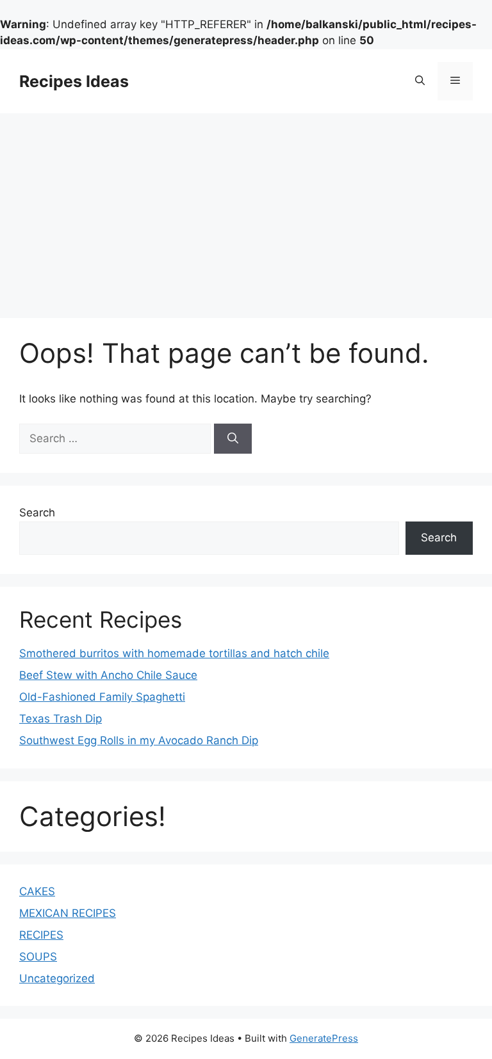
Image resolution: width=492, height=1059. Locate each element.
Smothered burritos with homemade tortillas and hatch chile (174, 653)
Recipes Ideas (74, 81)
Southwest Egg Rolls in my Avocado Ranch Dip (138, 740)
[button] (420, 81)
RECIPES (41, 934)
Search (37, 512)
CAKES (37, 891)
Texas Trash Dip (60, 718)
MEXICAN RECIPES (67, 913)
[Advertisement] (246, 209)
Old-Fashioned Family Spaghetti (102, 696)
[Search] (233, 439)
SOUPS (38, 956)
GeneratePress (324, 1038)
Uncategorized (57, 978)
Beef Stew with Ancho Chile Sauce (108, 675)
